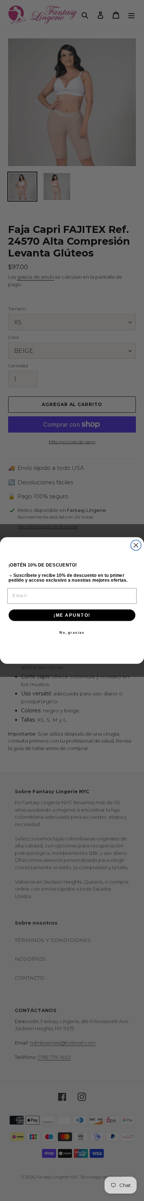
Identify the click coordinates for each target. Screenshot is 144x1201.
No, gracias (72, 632)
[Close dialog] (136, 545)
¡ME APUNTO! (72, 615)
